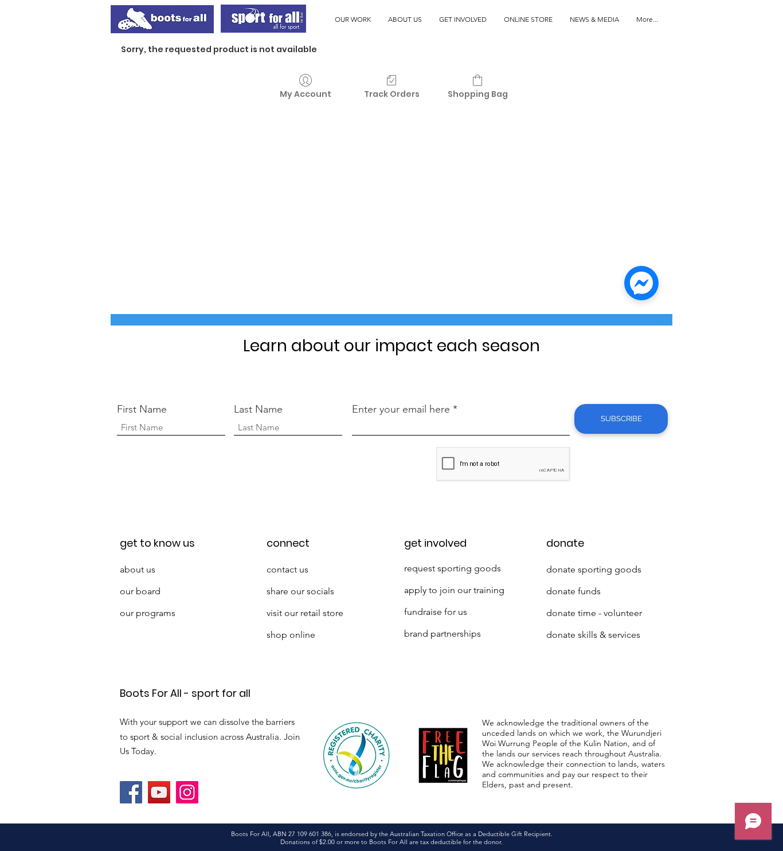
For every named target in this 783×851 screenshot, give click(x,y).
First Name (142, 409)
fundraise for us (435, 611)
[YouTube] (159, 792)
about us (137, 569)
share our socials (300, 591)
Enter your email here (401, 409)
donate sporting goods (593, 569)
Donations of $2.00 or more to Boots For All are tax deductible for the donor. (391, 842)
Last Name (258, 409)
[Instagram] (187, 792)
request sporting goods (452, 568)
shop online (291, 634)
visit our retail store (305, 612)
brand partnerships (442, 633)
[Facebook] (131, 792)
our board (140, 591)
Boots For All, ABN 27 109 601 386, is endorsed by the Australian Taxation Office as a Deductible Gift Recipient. (392, 834)
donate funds (573, 591)
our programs (147, 612)
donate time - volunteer (594, 612)
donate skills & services (593, 634)
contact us (287, 569)
